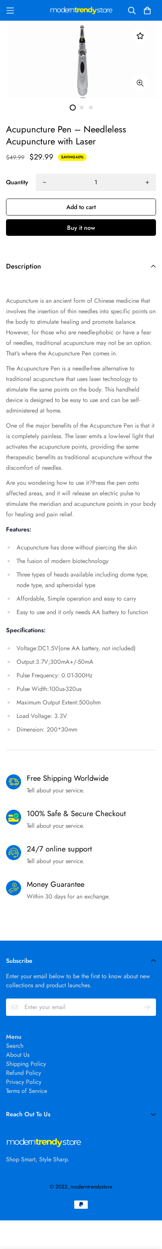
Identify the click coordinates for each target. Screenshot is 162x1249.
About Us (17, 1054)
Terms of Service (26, 1091)
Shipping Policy (26, 1063)
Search (14, 1045)
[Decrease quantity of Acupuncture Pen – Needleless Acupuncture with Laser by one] (44, 182)
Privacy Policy (23, 1082)
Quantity (17, 182)
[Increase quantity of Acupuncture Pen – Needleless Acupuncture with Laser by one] (147, 182)
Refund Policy (23, 1072)
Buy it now (81, 227)
